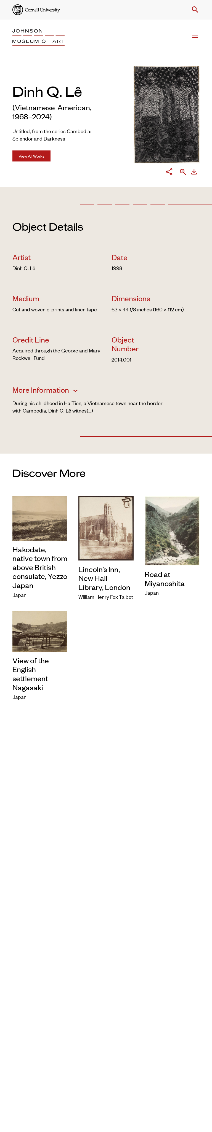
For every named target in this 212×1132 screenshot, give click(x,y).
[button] (194, 9)
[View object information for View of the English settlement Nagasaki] (39, 630)
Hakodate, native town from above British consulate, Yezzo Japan (39, 567)
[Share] (169, 172)
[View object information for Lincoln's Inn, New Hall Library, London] (105, 527)
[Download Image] (194, 172)
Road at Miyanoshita (165, 578)
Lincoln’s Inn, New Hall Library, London (104, 578)
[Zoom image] (183, 172)
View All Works (31, 156)
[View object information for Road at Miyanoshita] (172, 529)
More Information (41, 390)
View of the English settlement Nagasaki (30, 674)
